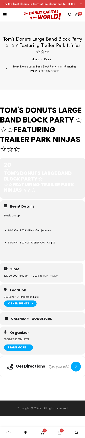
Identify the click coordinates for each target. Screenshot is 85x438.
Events (47, 59)
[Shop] (25, 432)
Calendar (20, 319)
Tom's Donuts (16, 339)
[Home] (8, 432)
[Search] (70, 15)
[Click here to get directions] (76, 367)
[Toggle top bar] (81, 4)
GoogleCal (42, 319)
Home (35, 59)
